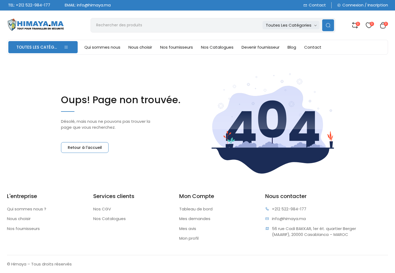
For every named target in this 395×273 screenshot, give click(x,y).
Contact (317, 5)
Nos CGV (102, 209)
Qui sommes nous (102, 47)
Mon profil (189, 238)
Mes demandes (194, 218)
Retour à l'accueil (85, 147)
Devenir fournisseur (260, 47)
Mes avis (187, 228)
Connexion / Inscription (365, 5)
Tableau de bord (196, 209)
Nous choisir (140, 47)
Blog (292, 47)
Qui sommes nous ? (26, 209)
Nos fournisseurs (176, 47)
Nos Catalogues (217, 47)
